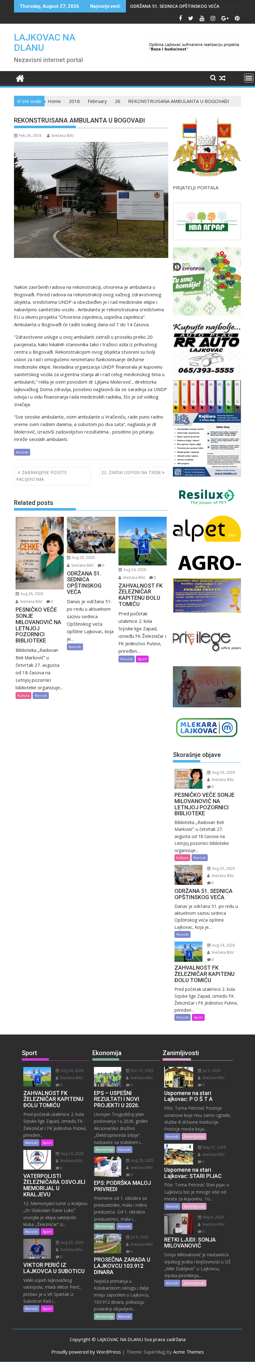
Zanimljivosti (194, 1136)
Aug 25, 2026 (83, 557)
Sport (142, 659)
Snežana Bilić (62, 135)
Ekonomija (104, 1149)
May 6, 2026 (213, 1217)
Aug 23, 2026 (71, 1242)
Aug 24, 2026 (134, 569)
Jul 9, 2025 (139, 1237)
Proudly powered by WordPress (86, 1352)
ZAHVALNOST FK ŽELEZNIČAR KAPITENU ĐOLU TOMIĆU (188, 6)
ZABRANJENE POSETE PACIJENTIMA (41, 475)
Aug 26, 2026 (31, 593)
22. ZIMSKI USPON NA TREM (130, 472)
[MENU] (248, 78)
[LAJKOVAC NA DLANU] (20, 77)
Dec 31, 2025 (142, 1070)
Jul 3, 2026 (211, 1070)
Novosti (22, 452)
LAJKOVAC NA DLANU (44, 42)
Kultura (23, 695)
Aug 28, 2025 (142, 1160)
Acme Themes (188, 1352)
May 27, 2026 (214, 1147)
